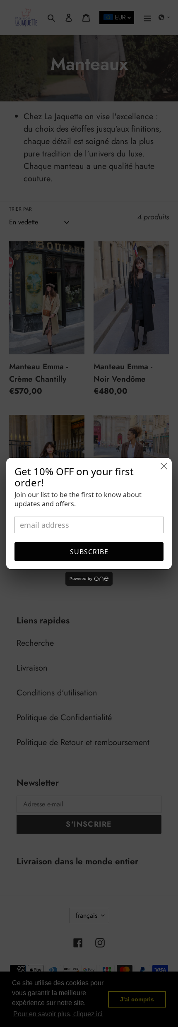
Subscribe (89, 551)
